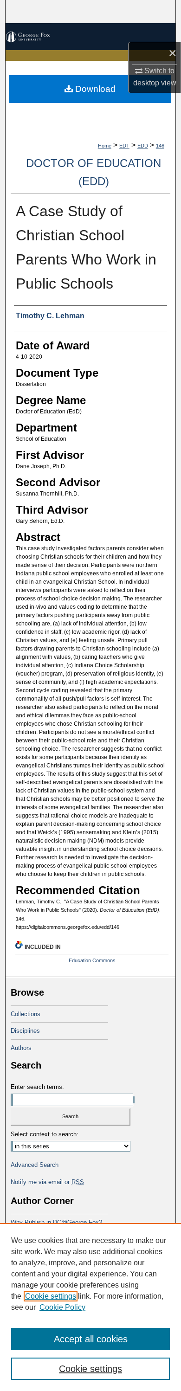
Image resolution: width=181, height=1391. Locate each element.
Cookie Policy (62, 1307)
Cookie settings (50, 1296)
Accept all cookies (91, 1339)
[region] (90, 1307)
